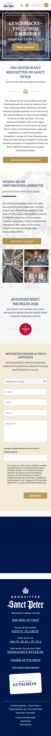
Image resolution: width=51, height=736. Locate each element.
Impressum (25, 721)
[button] (37, 5)
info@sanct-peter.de (25, 652)
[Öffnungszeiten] (27, 5)
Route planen (25, 631)
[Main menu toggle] (46, 5)
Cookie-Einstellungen (25, 717)
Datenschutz (25, 724)
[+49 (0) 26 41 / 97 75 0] (21, 5)
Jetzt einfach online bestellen (25, 667)
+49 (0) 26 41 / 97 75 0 (26, 641)
